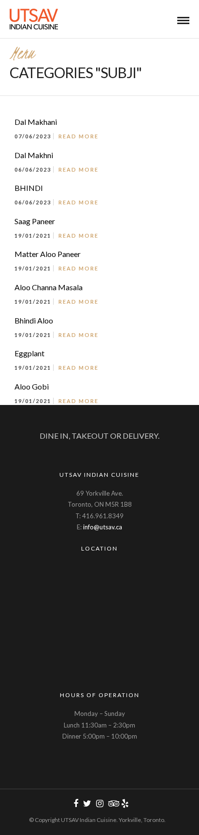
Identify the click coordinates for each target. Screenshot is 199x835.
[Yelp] (124, 803)
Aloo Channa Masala (48, 287)
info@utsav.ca (102, 527)
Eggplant (29, 353)
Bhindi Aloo (33, 320)
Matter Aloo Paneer (47, 253)
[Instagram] (99, 803)
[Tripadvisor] (112, 803)
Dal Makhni (33, 155)
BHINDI (28, 187)
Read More (78, 136)
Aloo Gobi (31, 386)
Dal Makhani (35, 121)
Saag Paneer (34, 221)
